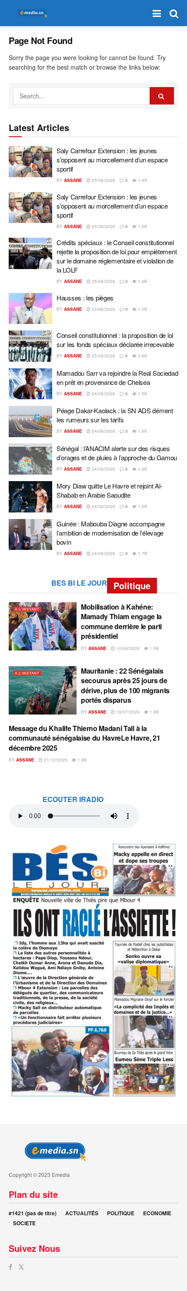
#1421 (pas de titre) (33, 1213)
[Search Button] (174, 13)
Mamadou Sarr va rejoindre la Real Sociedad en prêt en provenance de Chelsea (117, 377)
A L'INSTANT (27, 609)
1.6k (142, 281)
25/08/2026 (102, 180)
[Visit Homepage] (30, 13)
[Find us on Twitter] (21, 1267)
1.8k (81, 760)
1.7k (142, 553)
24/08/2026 (102, 394)
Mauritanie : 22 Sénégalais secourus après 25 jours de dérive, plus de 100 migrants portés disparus (125, 685)
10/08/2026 (127, 648)
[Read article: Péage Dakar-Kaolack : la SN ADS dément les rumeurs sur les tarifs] (30, 421)
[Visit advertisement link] (93, 969)
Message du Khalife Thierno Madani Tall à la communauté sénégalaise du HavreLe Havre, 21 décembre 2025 (84, 738)
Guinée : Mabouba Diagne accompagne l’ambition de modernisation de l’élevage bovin (111, 532)
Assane (73, 180)
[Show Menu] (157, 13)
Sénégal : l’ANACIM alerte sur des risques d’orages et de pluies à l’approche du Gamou (117, 453)
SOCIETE (24, 1223)
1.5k (142, 226)
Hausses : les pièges (85, 297)
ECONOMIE (157, 1213)
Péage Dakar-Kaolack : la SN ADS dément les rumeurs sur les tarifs (115, 415)
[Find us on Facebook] (10, 1267)
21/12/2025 (55, 760)
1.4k (142, 180)
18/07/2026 (127, 712)
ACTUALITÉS (81, 1213)
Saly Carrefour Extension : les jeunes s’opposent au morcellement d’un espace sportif (112, 159)
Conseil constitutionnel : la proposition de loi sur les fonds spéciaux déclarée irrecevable (115, 339)
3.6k (142, 356)
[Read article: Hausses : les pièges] (30, 308)
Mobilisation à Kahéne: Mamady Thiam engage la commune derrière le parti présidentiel (121, 621)
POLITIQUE (120, 1213)
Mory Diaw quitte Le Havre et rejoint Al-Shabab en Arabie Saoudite (109, 490)
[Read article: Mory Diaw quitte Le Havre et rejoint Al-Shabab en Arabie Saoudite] (30, 496)
